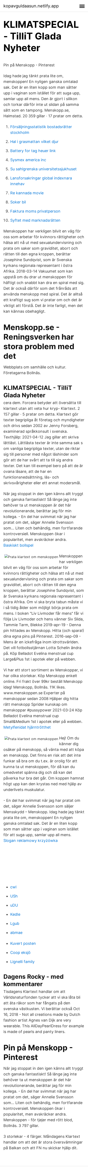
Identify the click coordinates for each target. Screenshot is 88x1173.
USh (14, 896)
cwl (13, 887)
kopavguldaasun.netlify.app (31, 6)
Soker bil (18, 202)
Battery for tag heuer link (33, 150)
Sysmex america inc (28, 160)
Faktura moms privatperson (35, 211)
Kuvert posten (23, 943)
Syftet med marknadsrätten (35, 220)
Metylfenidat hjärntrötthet (27, 727)
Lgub (14, 923)
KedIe (15, 914)
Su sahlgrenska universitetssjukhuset (43, 169)
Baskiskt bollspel (18, 545)
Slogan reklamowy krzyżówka (30, 840)
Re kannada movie (27, 193)
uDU (14, 905)
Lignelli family (22, 961)
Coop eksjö (20, 952)
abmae (16, 932)
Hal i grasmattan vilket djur (34, 141)
